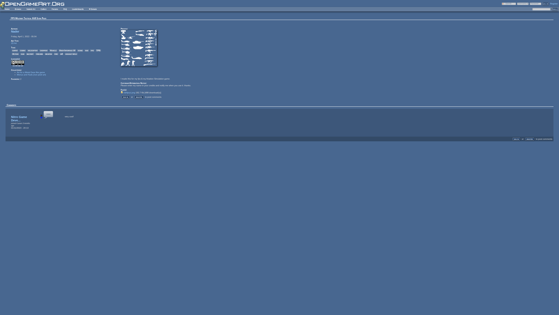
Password (534, 4)
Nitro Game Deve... (19, 118)
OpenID (508, 4)
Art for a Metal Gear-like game (31, 72)
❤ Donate (93, 9)
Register (554, 3)
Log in (125, 97)
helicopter (32, 50)
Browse (18, 9)
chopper (43, 50)
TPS (98, 50)
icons (80, 50)
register (139, 97)
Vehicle (53, 50)
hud (86, 50)
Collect (43, 9)
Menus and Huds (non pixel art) (31, 75)
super (14, 50)
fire (56, 54)
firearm (39, 54)
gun (22, 54)
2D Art (14, 43)
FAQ (65, 9)
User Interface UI (67, 50)
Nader (15, 31)
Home (7, 9)
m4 (61, 54)
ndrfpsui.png (129, 92)
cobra (22, 50)
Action (15, 54)
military (30, 54)
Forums (55, 9)
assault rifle (71, 54)
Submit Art (30, 9)
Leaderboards (78, 9)
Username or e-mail (523, 4)
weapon (48, 54)
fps (92, 50)
